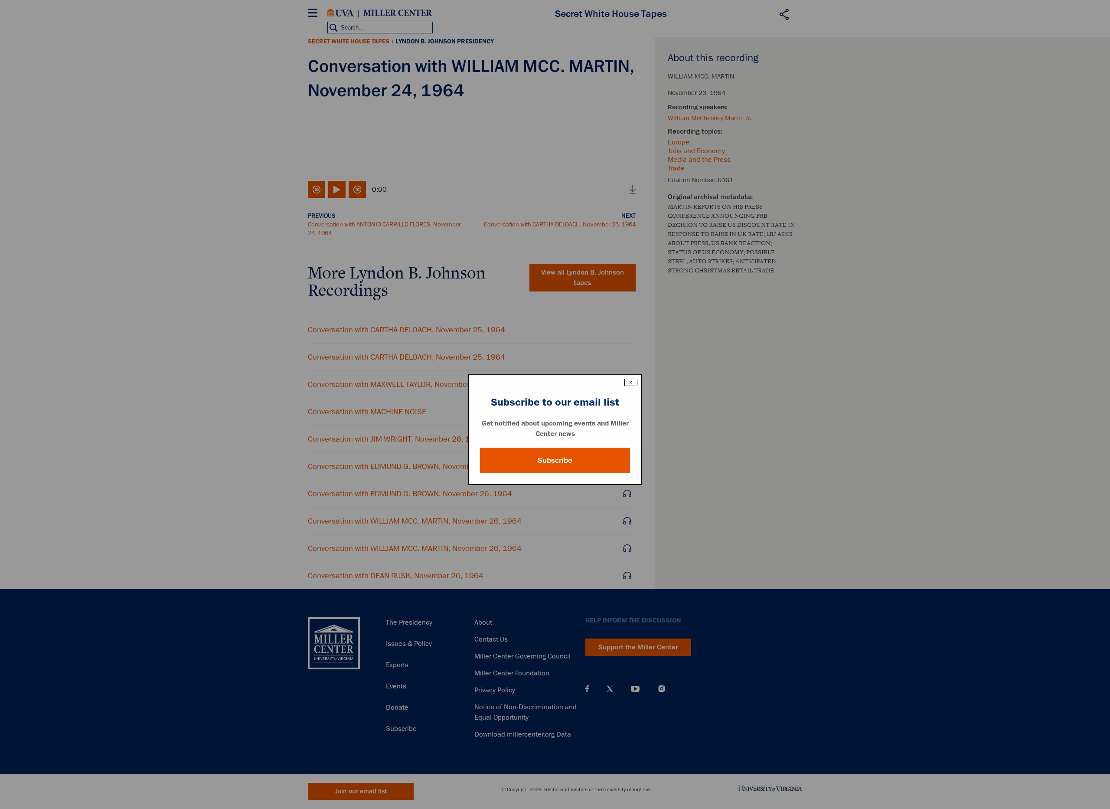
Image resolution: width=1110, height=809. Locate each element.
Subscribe (555, 460)
